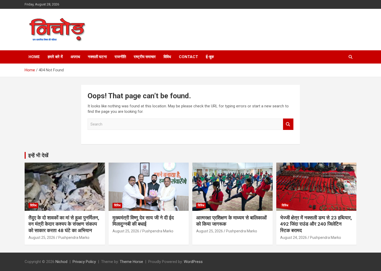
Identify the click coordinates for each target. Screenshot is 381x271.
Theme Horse (131, 261)
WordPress (193, 261)
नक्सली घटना (97, 56)
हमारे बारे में (55, 56)
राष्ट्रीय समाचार (145, 56)
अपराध (75, 56)
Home (34, 56)
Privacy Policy (84, 261)
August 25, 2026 (42, 237)
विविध (167, 56)
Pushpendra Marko (73, 237)
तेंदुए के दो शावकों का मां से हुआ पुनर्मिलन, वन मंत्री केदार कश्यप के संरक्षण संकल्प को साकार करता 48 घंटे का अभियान (64, 224)
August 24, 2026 (293, 237)
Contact (188, 56)
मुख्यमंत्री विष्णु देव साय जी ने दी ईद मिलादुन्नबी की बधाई (143, 221)
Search (288, 124)
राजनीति (120, 56)
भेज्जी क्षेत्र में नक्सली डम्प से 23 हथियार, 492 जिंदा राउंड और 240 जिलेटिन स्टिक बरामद (316, 224)
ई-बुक (210, 56)
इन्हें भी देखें (38, 155)
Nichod (61, 261)
